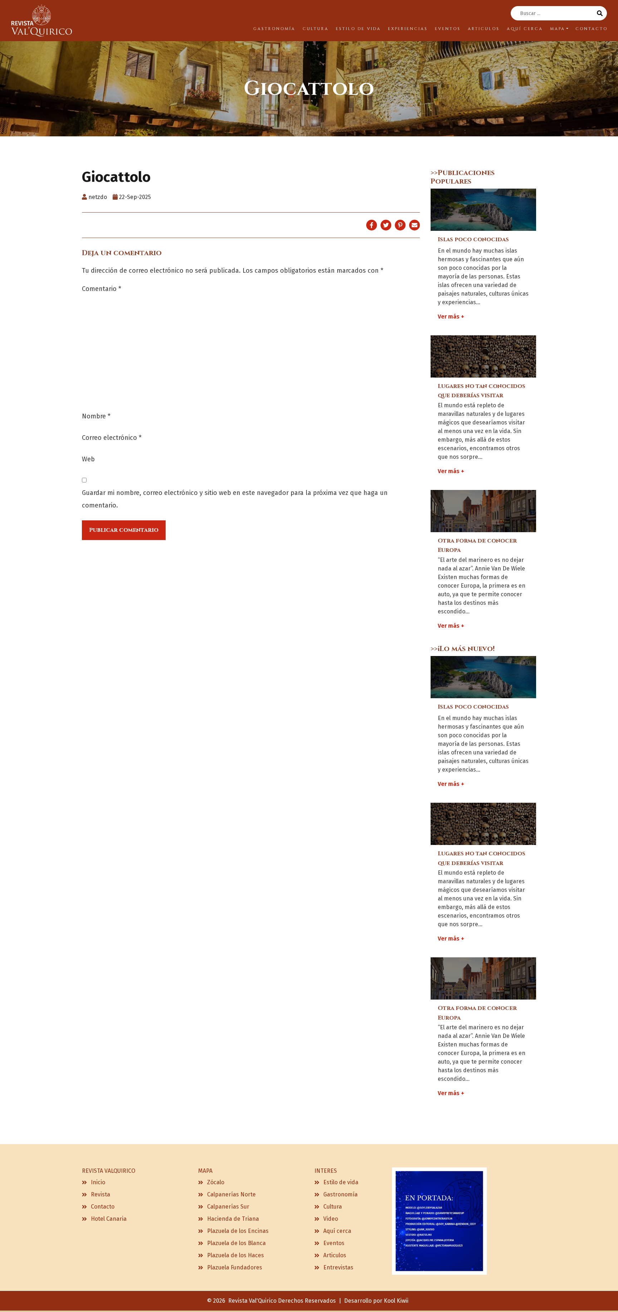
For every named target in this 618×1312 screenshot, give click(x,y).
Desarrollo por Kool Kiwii (376, 1300)
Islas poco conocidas (473, 239)
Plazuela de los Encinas (238, 1231)
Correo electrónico (112, 438)
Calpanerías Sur (228, 1206)
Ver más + (451, 316)
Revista (100, 1194)
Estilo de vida (340, 1182)
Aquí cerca (337, 1231)
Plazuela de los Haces (235, 1255)
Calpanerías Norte (231, 1194)
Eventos (333, 1243)
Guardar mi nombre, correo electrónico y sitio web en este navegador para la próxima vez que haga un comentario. (235, 499)
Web (88, 459)
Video (330, 1218)
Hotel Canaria (109, 1218)
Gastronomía (340, 1194)
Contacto (102, 1206)
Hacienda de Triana (233, 1218)
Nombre (96, 416)
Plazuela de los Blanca (236, 1243)
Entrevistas (338, 1267)
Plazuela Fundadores (234, 1267)
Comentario (101, 289)
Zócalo (215, 1182)
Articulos (334, 1255)
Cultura (332, 1206)
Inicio (98, 1182)
